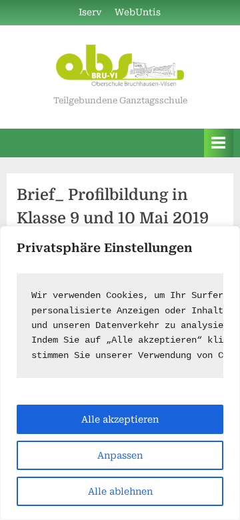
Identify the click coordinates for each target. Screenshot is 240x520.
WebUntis (138, 12)
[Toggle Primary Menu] (218, 143)
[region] (120, 373)
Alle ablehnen (120, 491)
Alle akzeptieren (120, 419)
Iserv (90, 12)
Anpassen (120, 455)
